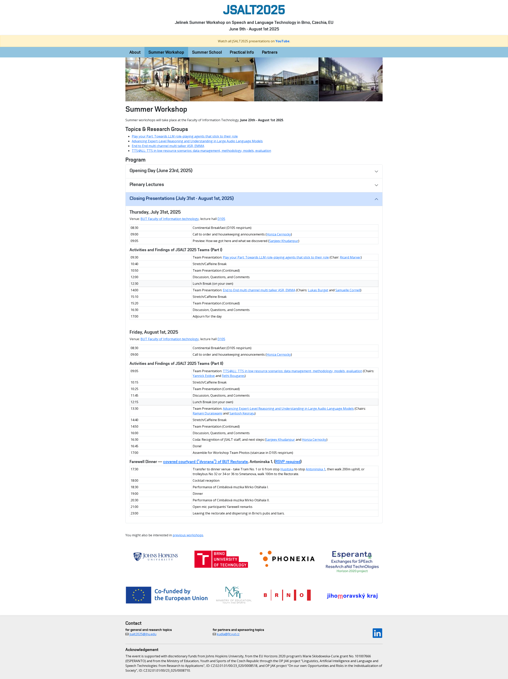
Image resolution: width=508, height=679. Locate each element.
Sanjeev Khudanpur (283, 241)
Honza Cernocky (279, 234)
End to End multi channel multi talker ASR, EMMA (168, 146)
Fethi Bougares (233, 376)
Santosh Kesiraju (242, 413)
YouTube (282, 41)
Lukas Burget (318, 290)
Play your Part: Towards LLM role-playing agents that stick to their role (185, 136)
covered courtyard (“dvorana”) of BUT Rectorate (205, 461)
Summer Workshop (166, 52)
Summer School (207, 52)
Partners (269, 52)
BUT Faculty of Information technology (169, 219)
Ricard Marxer (350, 257)
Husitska (286, 469)
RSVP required (287, 461)
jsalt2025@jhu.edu (142, 634)
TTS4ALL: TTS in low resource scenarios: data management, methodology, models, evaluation (201, 150)
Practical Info (242, 52)
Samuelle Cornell (347, 290)
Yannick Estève (204, 376)
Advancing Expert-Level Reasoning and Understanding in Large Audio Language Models (197, 141)
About (134, 52)
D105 (221, 219)
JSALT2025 (254, 9)
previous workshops (188, 535)
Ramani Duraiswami (207, 413)
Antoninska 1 (315, 469)
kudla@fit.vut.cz (228, 634)
